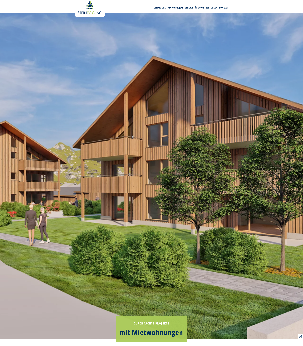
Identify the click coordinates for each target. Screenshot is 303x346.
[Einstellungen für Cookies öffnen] (300, 336)
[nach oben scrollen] (300, 331)
